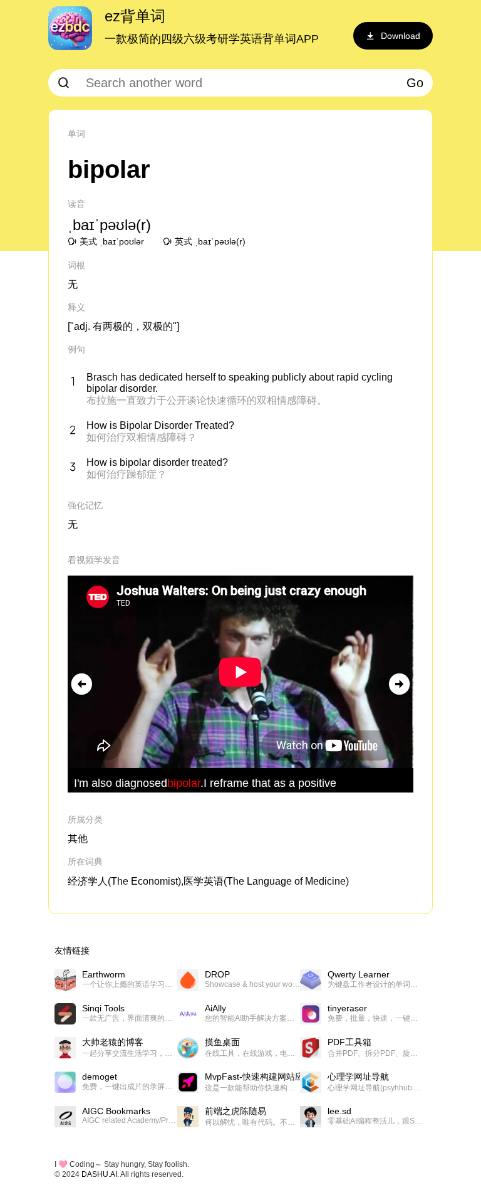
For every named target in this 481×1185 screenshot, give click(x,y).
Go (414, 83)
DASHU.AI (99, 1174)
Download (400, 36)
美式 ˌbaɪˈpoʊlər (112, 241)
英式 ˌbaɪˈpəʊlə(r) (210, 241)
